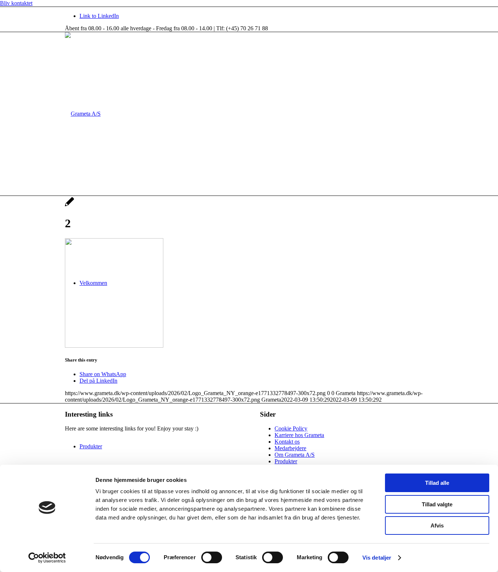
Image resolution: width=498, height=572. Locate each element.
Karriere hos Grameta (299, 435)
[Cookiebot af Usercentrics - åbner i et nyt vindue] (47, 557)
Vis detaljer (376, 557)
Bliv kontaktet (16, 3)
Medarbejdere (290, 448)
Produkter (286, 461)
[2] (69, 205)
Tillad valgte (437, 504)
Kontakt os (287, 441)
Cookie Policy (291, 428)
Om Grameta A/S (295, 455)
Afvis (437, 525)
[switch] (211, 557)
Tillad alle (437, 483)
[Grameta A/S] (83, 114)
